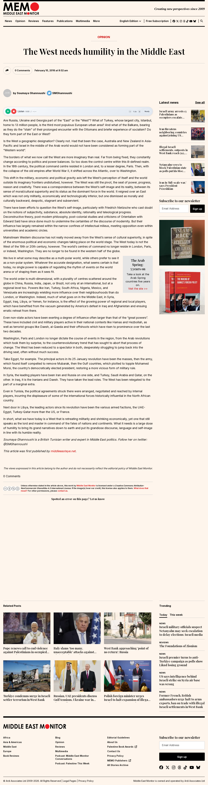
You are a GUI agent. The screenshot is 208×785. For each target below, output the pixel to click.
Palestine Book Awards (120, 746)
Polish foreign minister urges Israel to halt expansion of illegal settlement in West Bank (126, 698)
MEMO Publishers (117, 760)
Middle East (10, 746)
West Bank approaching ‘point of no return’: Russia (126, 650)
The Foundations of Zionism (178, 646)
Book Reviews (11, 755)
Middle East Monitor (86, 485)
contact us (62, 491)
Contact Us (113, 751)
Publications (65, 21)
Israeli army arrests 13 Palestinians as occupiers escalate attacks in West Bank (173, 114)
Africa (6, 737)
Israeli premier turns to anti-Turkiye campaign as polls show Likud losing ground (181, 661)
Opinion (20, 21)
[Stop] (13, 111)
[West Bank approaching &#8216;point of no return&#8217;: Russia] (127, 628)
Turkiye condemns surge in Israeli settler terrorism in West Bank (26, 698)
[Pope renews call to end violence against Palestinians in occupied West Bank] (26, 628)
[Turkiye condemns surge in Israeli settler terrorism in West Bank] (26, 676)
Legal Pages (69, 780)
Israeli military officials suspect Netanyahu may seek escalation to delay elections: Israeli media (181, 631)
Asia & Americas (12, 742)
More (96, 21)
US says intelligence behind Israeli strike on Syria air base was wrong (179, 680)
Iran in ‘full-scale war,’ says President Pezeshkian (172, 185)
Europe (7, 751)
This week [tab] (176, 614)
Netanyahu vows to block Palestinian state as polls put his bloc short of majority (172, 168)
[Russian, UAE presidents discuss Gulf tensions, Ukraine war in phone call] (77, 676)
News (8, 21)
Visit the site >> (138, 288)
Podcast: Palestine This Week (72, 763)
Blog (57, 737)
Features (48, 21)
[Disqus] (78, 546)
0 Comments (22, 70)
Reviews (33, 21)
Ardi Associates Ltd (194, 780)
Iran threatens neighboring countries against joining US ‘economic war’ (173, 132)
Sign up (197, 208)
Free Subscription (157, 21)
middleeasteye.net (63, 451)
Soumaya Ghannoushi (31, 93)
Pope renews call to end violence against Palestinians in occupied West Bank (25, 650)
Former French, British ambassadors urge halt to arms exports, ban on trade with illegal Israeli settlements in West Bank (182, 701)
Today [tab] (163, 614)
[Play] (8, 111)
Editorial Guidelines (118, 737)
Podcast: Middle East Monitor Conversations (72, 757)
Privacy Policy (115, 755)
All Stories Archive (117, 765)
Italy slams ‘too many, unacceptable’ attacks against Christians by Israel (74, 650)
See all (200, 102)
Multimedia (83, 21)
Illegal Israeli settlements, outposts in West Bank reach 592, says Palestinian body (173, 150)
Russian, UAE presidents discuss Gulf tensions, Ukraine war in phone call (75, 698)
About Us (112, 742)
